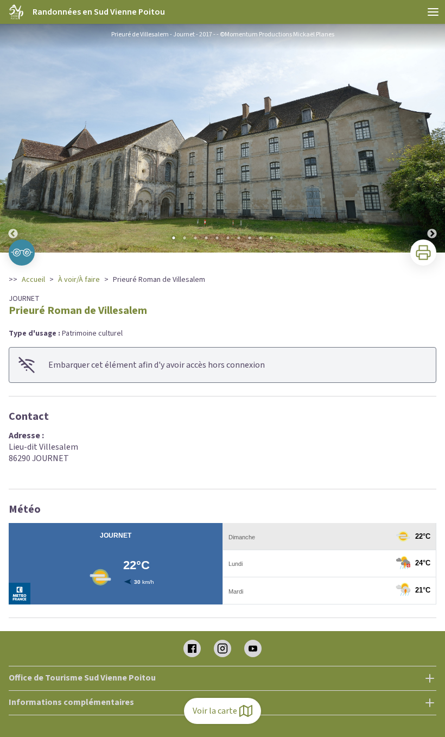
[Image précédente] (13, 138)
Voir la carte (215, 711)
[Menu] (433, 11)
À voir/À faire (79, 279)
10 (271, 237)
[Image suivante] (432, 138)
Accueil (33, 279)
